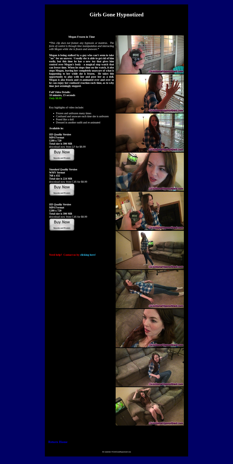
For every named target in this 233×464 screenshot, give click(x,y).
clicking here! (88, 254)
